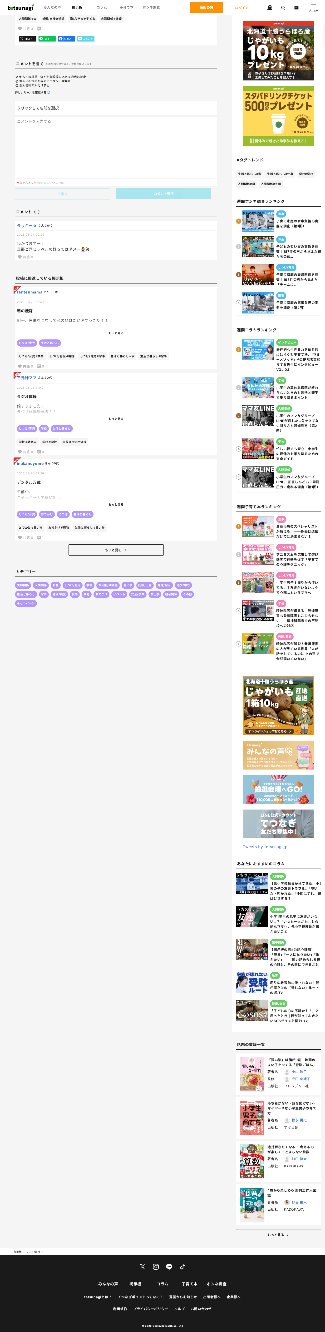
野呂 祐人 (299, 1202)
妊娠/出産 (53, 18)
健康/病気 (59, 594)
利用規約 (120, 1309)
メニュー (313, 10)
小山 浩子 (299, 1072)
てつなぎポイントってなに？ (140, 1297)
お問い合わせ (201, 1309)
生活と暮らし (26, 594)
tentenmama (30, 292)
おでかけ (101, 594)
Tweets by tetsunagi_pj (266, 846)
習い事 (128, 585)
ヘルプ (179, 1309)
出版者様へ (212, 1297)
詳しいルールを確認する (30, 92)
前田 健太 (299, 1159)
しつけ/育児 (72, 585)
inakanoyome (30, 463)
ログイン (241, 8)
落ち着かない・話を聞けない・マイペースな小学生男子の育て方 (292, 1108)
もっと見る (113, 550)
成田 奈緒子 (301, 1079)
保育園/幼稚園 (108, 585)
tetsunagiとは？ (98, 1297)
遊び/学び (82, 18)
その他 (187, 594)
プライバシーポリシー (150, 1309)
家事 (44, 594)
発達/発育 (164, 585)
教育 (87, 594)
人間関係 (28, 18)
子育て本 (127, 7)
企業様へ (234, 1297)
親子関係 (171, 594)
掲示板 (77, 7)
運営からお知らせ (183, 1297)
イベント (119, 594)
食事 (75, 594)
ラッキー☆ (27, 225)
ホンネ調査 (151, 7)
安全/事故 (138, 594)
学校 (89, 585)
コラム (102, 7)
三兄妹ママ (27, 377)
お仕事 (154, 594)
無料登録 (206, 8)
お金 (56, 585)
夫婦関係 (111, 18)
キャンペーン (26, 603)
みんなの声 (52, 7)
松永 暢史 (299, 1120)
